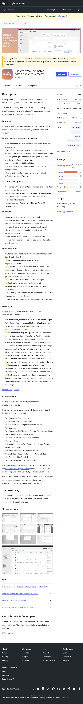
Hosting (5, 657)
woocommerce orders (74, 141)
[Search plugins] (25, 23)
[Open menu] (79, 3)
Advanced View (63, 151)
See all (78, 191)
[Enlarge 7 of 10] (15, 537)
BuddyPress (8, 679)
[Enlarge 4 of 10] (15, 527)
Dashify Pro (7, 311)
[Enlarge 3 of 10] (50, 516)
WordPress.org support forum (17, 468)
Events (65, 653)
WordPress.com (9, 667)
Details (7, 86)
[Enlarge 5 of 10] (33, 527)
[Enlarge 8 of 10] (33, 537)
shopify (77, 136)
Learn (45, 649)
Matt (5, 671)
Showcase (26, 649)
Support (78, 86)
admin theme (76, 127)
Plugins (25, 657)
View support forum (65, 212)
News (4, 653)
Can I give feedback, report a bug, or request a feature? (24, 587)
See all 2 (78, 122)
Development (32, 86)
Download (61, 74)
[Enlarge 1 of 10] (15, 516)
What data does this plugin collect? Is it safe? (20, 594)
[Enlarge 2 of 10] (33, 516)
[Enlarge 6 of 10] (50, 527)
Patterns (25, 660)
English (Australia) (14, 689)
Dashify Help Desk (9, 472)
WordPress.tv (49, 660)
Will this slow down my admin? (14, 600)
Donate (67, 657)
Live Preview (74, 74)
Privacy (5, 660)
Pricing (16, 390)
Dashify (20, 78)
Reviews (18, 86)
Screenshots (7, 390)
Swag (66, 660)
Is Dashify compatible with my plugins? (17, 607)
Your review (62, 191)
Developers (47, 657)
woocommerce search (74, 145)
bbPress (6, 675)
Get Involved (68, 649)
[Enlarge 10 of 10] (50, 548)
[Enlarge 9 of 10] (50, 537)
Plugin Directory (8, 10)
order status (76, 132)
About (4, 649)
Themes (25, 653)
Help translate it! (61, 16)
